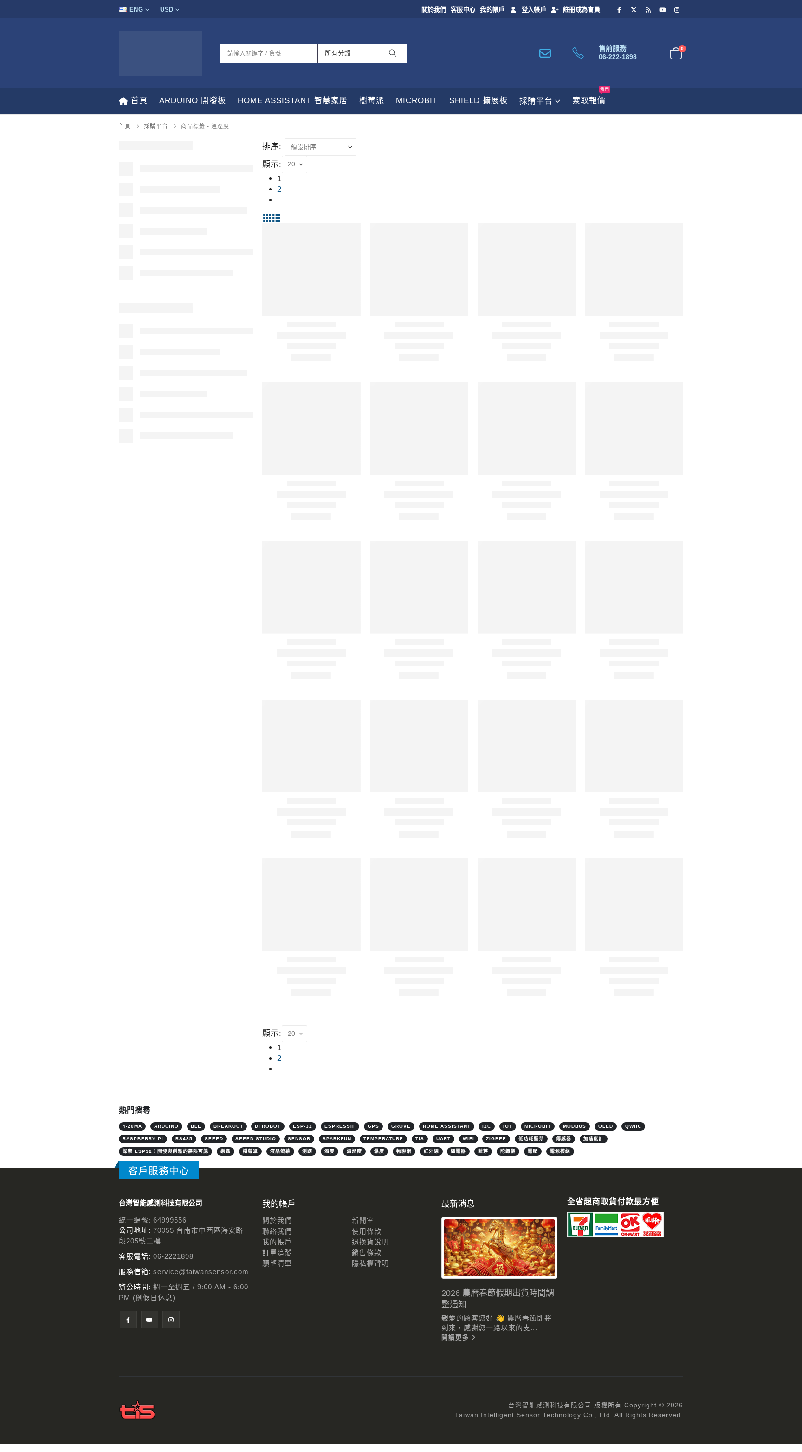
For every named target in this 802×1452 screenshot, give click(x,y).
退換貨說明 (370, 1242)
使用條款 (367, 1231)
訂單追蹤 (277, 1252)
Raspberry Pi (143, 1138)
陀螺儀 (508, 1151)
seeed (214, 1138)
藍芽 (483, 1151)
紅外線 (431, 1151)
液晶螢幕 (280, 1151)
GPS (373, 1126)
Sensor (299, 1138)
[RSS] (648, 10)
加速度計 (593, 1138)
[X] (634, 10)
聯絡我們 (277, 1231)
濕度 (379, 1151)
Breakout (228, 1126)
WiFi (468, 1138)
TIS (419, 1138)
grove (401, 1126)
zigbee (496, 1138)
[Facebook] (620, 10)
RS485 (184, 1138)
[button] (267, 218)
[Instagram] (677, 10)
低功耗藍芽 (531, 1138)
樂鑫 (225, 1151)
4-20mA (132, 1126)
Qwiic (633, 1126)
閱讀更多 (456, 1337)
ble (196, 1126)
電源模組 (560, 1151)
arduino (166, 1126)
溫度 (329, 1151)
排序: (272, 146)
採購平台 (536, 101)
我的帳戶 (492, 9)
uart (443, 1138)
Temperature (383, 1138)
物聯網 (404, 1151)
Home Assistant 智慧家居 (293, 100)
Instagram (171, 1319)
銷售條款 (367, 1252)
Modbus (574, 1126)
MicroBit (417, 100)
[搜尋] (392, 53)
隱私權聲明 (370, 1263)
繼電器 (458, 1151)
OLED (605, 1126)
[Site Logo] (160, 53)
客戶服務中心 (158, 1170)
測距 (307, 1151)
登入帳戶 (534, 9)
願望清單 (277, 1263)
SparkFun (337, 1138)
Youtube (149, 1319)
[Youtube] (663, 10)
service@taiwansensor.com (201, 1271)
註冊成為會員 (581, 9)
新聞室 (363, 1220)
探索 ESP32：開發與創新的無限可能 (165, 1151)
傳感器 (563, 1138)
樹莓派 (371, 100)
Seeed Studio (255, 1138)
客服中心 (463, 9)
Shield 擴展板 (478, 100)
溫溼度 (354, 1151)
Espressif (340, 1126)
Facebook (128, 1319)
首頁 (139, 100)
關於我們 (433, 9)
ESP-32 (302, 1126)
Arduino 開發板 (192, 100)
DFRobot (268, 1126)
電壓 (533, 1151)
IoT (507, 1126)
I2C (486, 1126)
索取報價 (590, 96)
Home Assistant (447, 1126)
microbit (537, 1126)
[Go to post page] (499, 1248)
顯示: (272, 164)
